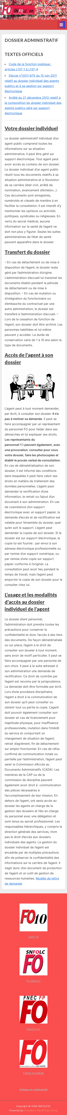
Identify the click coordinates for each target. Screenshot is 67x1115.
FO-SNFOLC (33, 980)
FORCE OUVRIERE (33, 1073)
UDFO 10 (33, 936)
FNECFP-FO (33, 1029)
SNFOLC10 (46, 5)
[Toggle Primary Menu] (61, 24)
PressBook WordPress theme (41, 1110)
